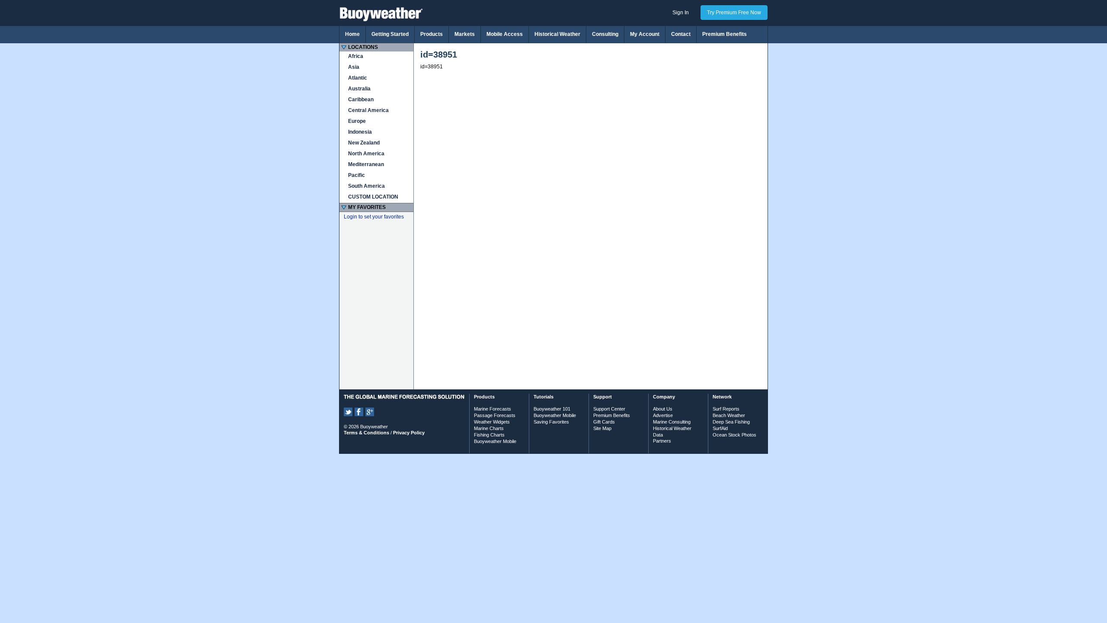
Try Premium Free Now (734, 13)
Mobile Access (504, 34)
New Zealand (364, 143)
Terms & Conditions (366, 432)
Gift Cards (604, 421)
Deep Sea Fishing (731, 421)
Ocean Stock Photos (734, 434)
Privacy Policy (409, 432)
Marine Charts (489, 428)
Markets (464, 34)
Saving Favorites (551, 421)
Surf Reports (726, 408)
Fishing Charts (489, 434)
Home (352, 34)
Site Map (602, 428)
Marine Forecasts (492, 408)
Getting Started (390, 34)
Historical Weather (557, 34)
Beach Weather (729, 415)
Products (431, 34)
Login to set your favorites (374, 217)
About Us (662, 408)
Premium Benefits (724, 34)
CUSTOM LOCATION (373, 197)
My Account (644, 34)
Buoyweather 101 (552, 408)
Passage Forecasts (494, 415)
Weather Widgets (492, 421)
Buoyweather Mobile (495, 441)
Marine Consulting (672, 421)
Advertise (663, 415)
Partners (662, 440)
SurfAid (720, 428)
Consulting (605, 34)
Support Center (609, 408)
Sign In (680, 13)
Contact (681, 34)
